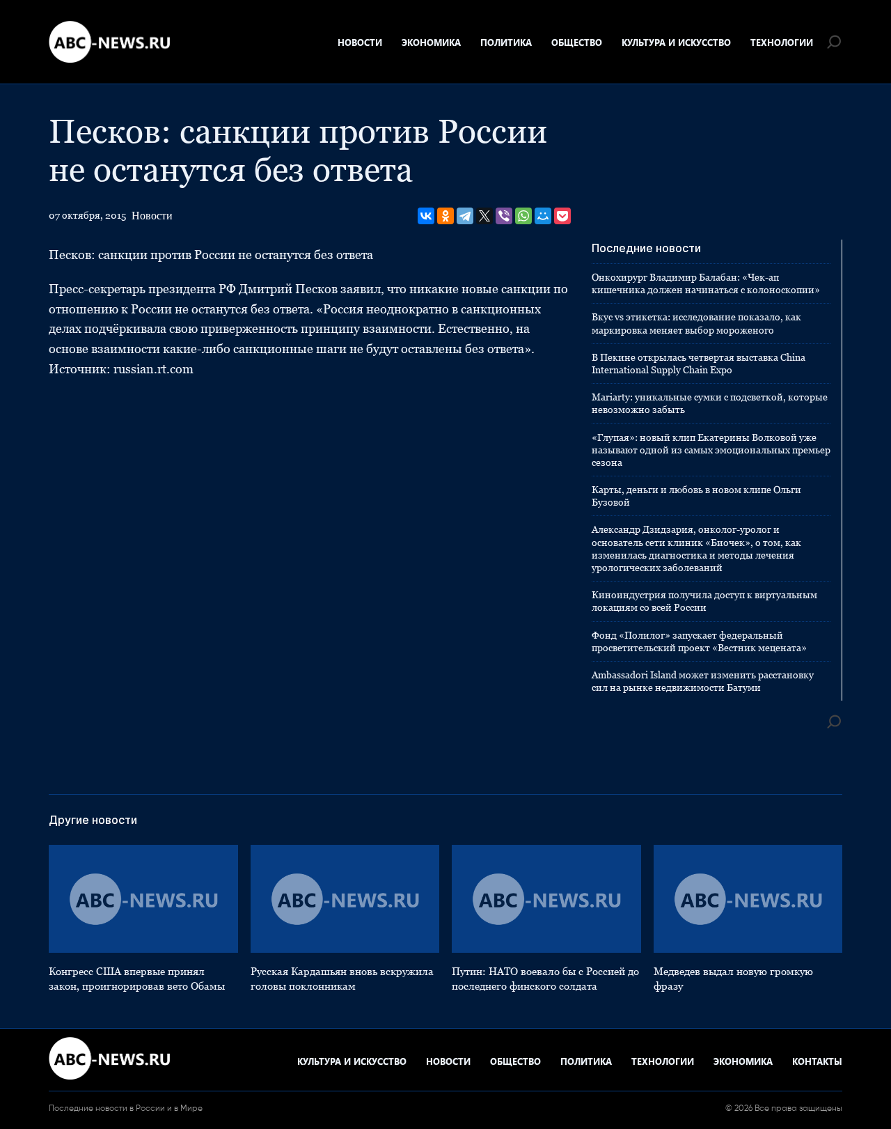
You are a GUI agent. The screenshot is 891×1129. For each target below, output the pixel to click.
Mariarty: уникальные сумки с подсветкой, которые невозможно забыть (710, 403)
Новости (360, 42)
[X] (484, 216)
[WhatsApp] (523, 216)
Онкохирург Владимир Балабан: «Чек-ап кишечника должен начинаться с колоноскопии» (706, 283)
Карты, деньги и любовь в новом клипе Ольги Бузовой (696, 496)
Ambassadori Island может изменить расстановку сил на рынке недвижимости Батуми (703, 681)
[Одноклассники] (445, 216)
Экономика (431, 42)
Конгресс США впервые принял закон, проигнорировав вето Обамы (137, 978)
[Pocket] (562, 216)
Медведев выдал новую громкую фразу (733, 978)
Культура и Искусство (676, 42)
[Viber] (504, 216)
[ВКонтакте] (426, 216)
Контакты (817, 1061)
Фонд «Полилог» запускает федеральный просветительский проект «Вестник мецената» (699, 641)
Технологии (781, 42)
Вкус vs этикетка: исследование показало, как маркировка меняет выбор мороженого (696, 323)
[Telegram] (465, 216)
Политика (506, 42)
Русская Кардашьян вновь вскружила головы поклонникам (342, 978)
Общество (576, 42)
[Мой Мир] (543, 216)
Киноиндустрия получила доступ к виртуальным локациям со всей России (704, 601)
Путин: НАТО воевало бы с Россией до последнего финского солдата (545, 978)
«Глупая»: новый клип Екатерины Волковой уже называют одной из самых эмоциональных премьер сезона (711, 450)
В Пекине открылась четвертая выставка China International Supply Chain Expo (698, 363)
